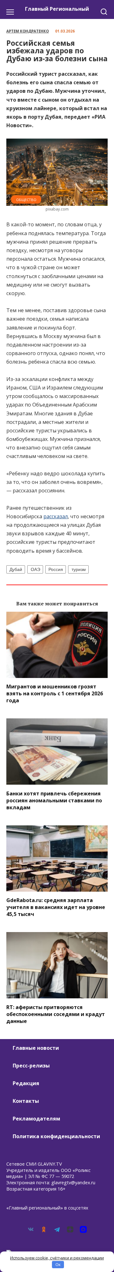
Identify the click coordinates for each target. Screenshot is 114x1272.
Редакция (26, 1083)
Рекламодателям (36, 1118)
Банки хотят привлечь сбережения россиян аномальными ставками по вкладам (54, 800)
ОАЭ (35, 569)
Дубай (16, 569)
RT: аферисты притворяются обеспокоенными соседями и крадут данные (55, 1013)
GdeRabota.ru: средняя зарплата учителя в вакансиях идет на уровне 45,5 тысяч (55, 907)
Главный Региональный (57, 8)
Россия (55, 569)
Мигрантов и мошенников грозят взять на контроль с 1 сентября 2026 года (54, 693)
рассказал (55, 516)
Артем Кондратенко (27, 31)
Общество (26, 199)
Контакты (26, 1100)
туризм (79, 569)
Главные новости (36, 1047)
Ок (58, 1264)
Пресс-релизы (31, 1065)
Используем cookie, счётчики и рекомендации (57, 1258)
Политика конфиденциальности (56, 1136)
